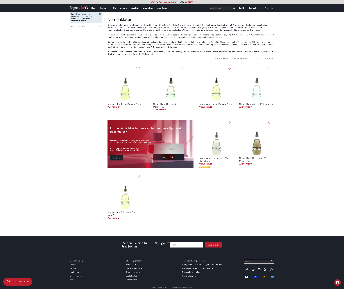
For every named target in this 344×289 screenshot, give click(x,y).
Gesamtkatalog (76, 261)
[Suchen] (234, 8)
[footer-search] (272, 262)
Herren (73, 268)
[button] (104, 8)
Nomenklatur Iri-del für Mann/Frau (215, 104)
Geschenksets (76, 276)
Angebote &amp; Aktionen (193, 261)
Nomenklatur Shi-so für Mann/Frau (124, 104)
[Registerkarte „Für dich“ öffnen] (337, 282)
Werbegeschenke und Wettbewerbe (197, 268)
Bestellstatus (131, 276)
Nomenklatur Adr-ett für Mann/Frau (256, 104)
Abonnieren (213, 245)
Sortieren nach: (222, 58)
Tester (72, 279)
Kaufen (116, 158)
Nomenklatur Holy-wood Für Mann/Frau (253, 159)
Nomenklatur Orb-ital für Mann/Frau (165, 105)
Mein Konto (131, 264)
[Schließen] (100, 14)
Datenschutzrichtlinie (191, 272)
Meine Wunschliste (134, 268)
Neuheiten (74, 272)
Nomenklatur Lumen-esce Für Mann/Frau (213, 159)
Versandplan (131, 279)
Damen (73, 264)
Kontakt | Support (189, 276)
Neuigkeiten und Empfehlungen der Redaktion (202, 264)
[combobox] (223, 8)
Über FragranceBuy (134, 261)
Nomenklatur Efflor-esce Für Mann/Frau (121, 213)
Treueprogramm (133, 272)
